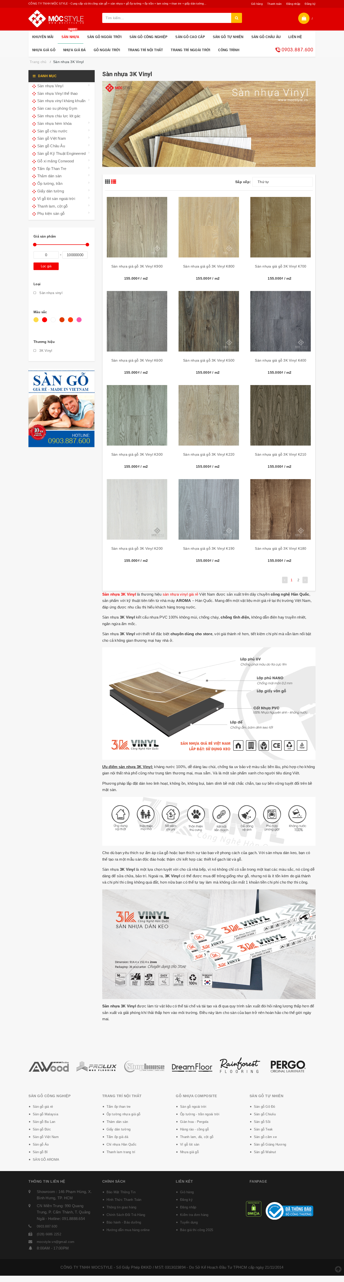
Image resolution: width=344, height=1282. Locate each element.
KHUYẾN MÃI (43, 37)
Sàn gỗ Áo (41, 1144)
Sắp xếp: (243, 182)
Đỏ (45, 322)
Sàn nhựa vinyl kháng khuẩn (61, 101)
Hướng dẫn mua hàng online (128, 1230)
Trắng (54, 322)
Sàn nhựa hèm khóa (54, 123)
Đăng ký (310, 3)
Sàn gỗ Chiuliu (265, 1114)
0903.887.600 (47, 1226)
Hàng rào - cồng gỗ (194, 1129)
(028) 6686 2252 (49, 1234)
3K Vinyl (45, 351)
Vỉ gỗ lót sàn (189, 1144)
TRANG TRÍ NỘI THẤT (145, 50)
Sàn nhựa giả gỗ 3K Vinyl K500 (208, 360)
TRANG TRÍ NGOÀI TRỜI (190, 50)
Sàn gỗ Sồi (262, 1122)
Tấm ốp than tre (119, 1107)
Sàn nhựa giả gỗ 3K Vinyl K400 (280, 360)
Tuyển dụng (189, 1222)
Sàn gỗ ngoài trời (193, 1107)
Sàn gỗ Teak (263, 1129)
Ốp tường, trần (49, 183)
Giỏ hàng (257, 3)
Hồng (80, 322)
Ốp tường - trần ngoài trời (200, 1114)
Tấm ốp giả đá (117, 1137)
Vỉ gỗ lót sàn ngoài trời (56, 198)
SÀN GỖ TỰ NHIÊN (228, 37)
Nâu (62, 322)
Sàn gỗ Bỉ (40, 1152)
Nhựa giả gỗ (189, 1152)
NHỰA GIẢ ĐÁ (74, 50)
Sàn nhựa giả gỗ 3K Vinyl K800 (208, 266)
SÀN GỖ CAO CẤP (190, 37)
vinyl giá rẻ (188, 594)
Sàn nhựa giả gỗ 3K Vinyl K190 (208, 548)
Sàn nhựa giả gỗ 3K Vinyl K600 (137, 360)
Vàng (36, 322)
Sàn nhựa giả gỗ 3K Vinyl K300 (137, 454)
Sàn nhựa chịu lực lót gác (59, 116)
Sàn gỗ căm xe (265, 1137)
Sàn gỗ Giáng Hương (270, 1144)
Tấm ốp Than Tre (51, 168)
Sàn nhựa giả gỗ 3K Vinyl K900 (137, 266)
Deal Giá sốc (294, 50)
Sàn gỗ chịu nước (52, 131)
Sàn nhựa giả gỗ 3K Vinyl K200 (137, 548)
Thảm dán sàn (49, 176)
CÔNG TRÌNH (228, 50)
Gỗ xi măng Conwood (55, 161)
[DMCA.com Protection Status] (253, 1208)
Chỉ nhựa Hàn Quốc (121, 1144)
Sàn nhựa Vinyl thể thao (57, 93)
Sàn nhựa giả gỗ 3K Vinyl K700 (280, 266)
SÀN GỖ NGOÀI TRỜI (104, 37)
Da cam (71, 322)
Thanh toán (274, 3)
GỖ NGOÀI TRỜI (107, 50)
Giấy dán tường (50, 191)
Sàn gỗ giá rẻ (43, 1107)
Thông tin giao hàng (121, 1207)
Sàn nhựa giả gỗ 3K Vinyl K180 (280, 548)
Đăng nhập (293, 3)
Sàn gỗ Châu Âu (51, 146)
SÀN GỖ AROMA (46, 1159)
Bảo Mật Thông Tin (121, 1192)
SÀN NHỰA (70, 35)
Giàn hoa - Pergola (194, 1122)
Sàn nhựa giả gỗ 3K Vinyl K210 (280, 454)
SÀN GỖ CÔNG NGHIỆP (148, 37)
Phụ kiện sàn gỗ (50, 213)
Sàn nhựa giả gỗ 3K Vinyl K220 (208, 454)
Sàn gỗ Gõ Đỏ (264, 1107)
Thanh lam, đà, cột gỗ (196, 1137)
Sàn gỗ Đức (42, 1129)
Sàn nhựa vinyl (50, 293)
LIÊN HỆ (295, 37)
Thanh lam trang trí (121, 1152)
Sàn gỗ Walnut (265, 1152)
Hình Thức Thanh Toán (124, 1200)
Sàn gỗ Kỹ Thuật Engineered (61, 153)
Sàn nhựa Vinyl (50, 86)
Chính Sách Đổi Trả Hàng (126, 1215)
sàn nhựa (171, 594)
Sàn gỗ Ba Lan (44, 1122)
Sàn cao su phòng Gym (57, 108)
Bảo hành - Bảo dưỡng (124, 1222)
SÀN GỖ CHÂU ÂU (266, 37)
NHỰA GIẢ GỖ (43, 50)
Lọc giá (46, 266)
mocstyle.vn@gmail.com (55, 1242)
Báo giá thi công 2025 (196, 1230)
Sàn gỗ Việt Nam (51, 138)
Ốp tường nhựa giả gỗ (124, 1114)
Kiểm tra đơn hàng (194, 1215)
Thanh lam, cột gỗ (52, 206)
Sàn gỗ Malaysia (45, 1114)
